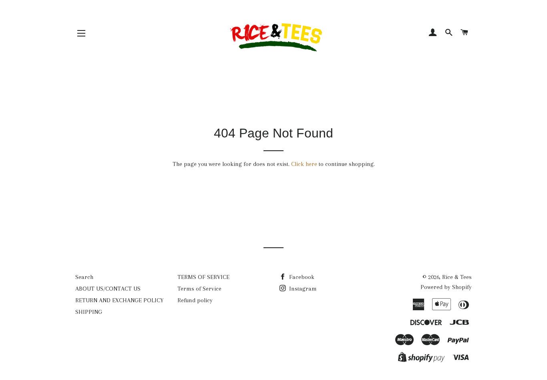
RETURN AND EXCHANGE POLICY (119, 300)
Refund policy (195, 300)
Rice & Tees (457, 277)
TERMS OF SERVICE (203, 277)
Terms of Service (199, 288)
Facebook (301, 277)
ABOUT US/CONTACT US (108, 288)
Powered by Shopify (446, 287)
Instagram (302, 288)
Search (84, 277)
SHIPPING (88, 311)
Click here (304, 164)
